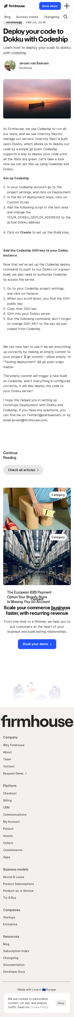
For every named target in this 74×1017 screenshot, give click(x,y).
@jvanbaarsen (49, 415)
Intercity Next (48, 134)
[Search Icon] (65, 17)
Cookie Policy (39, 1007)
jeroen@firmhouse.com (29, 420)
